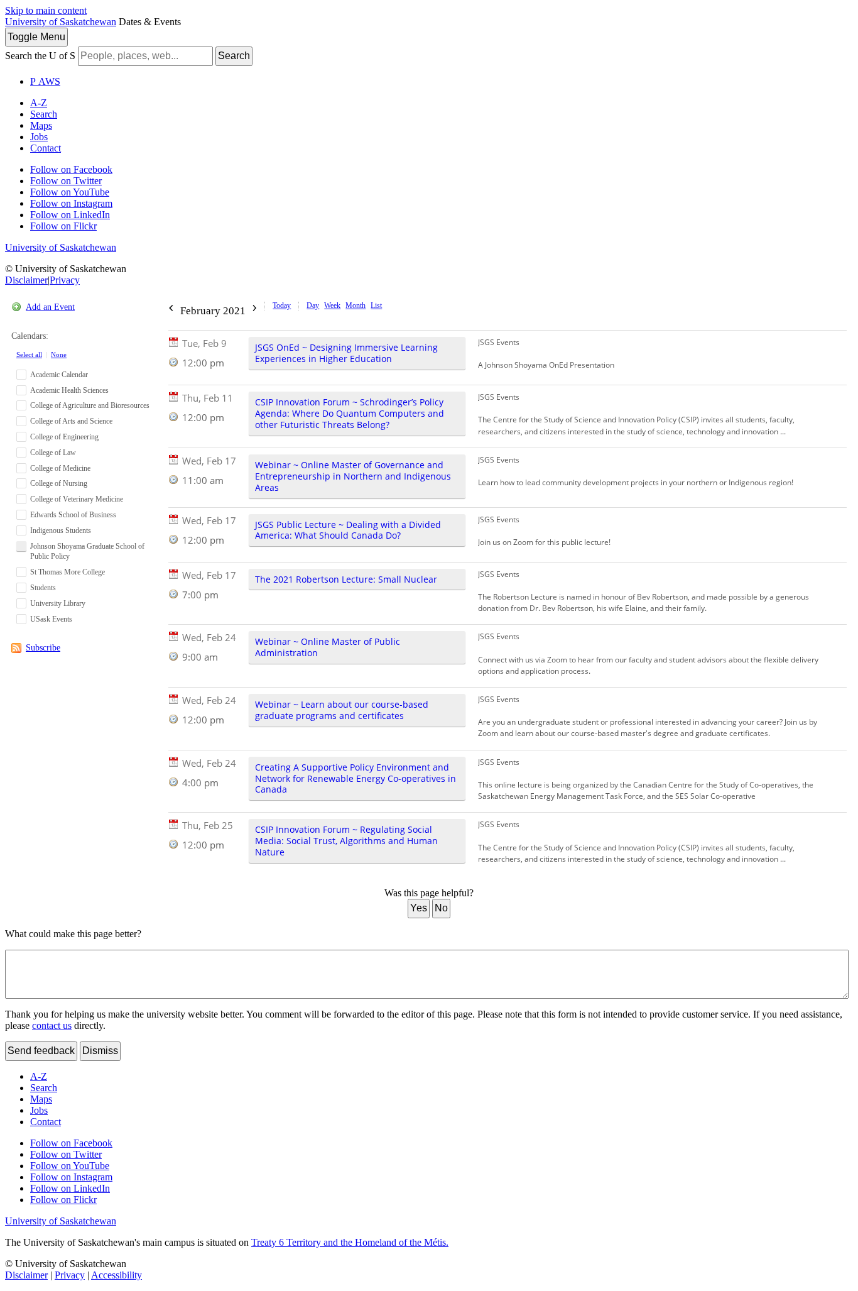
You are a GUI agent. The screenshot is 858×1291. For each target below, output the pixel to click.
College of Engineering (64, 436)
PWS (45, 81)
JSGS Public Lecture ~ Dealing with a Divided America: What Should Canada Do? (348, 530)
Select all (29, 354)
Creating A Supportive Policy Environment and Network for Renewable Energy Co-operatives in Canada (355, 778)
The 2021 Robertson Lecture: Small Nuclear (346, 579)
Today (282, 305)
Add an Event (50, 307)
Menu (36, 36)
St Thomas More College (67, 572)
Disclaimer (26, 280)
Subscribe (43, 647)
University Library (57, 603)
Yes (418, 908)
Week (332, 305)
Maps (41, 125)
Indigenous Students (60, 530)
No (441, 908)
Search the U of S (40, 55)
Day (313, 305)
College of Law (53, 452)
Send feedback (41, 1050)
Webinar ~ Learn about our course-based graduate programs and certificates (341, 710)
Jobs (39, 136)
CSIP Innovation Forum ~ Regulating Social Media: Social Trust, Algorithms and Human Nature (346, 840)
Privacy (65, 280)
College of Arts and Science (71, 421)
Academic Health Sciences (69, 390)
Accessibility (116, 1275)
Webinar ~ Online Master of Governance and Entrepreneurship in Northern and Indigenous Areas (353, 476)
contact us (52, 1025)
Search (234, 55)
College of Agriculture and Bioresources (89, 405)
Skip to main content (46, 10)
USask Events (51, 619)
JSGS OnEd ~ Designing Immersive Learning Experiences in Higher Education (346, 353)
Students (43, 587)
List (376, 305)
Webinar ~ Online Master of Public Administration (327, 647)
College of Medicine (60, 468)
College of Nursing (58, 483)
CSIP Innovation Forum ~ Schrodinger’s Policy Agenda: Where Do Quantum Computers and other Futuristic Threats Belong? (349, 413)
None (59, 354)
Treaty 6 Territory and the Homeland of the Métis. (349, 1242)
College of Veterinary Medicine (76, 499)
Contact (45, 148)
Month (355, 305)
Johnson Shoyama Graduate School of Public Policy (87, 551)
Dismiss (100, 1050)
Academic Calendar (59, 374)
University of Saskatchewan (60, 21)
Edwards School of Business (73, 514)
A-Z (38, 102)
